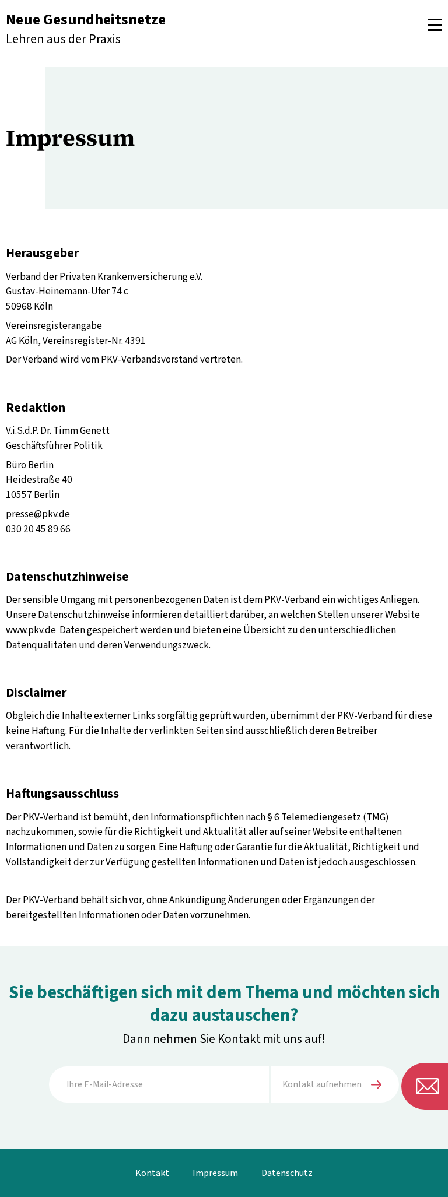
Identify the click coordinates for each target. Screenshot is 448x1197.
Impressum (215, 1173)
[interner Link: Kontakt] (424, 1086)
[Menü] (435, 25)
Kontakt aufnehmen (322, 1084)
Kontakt (152, 1173)
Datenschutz (287, 1173)
